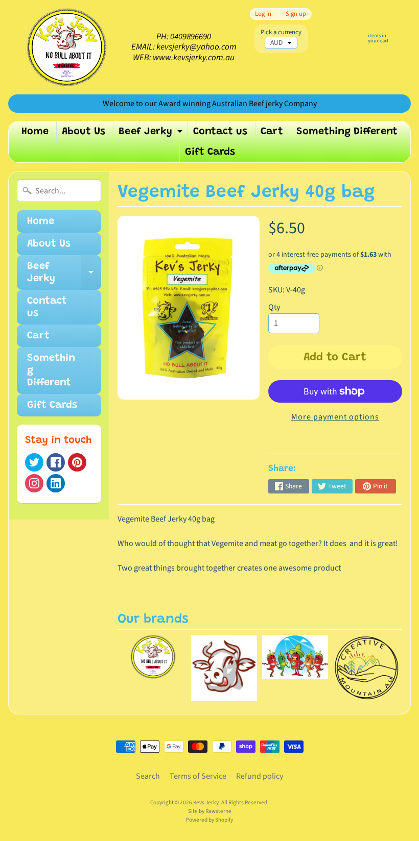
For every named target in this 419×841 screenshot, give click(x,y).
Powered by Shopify (209, 820)
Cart (272, 132)
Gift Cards (210, 152)
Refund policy (259, 776)
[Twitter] (34, 462)
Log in (263, 14)
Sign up (296, 14)
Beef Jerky (152, 134)
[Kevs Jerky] (66, 47)
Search (148, 776)
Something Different (347, 132)
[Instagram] (34, 483)
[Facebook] (55, 462)
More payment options (335, 417)
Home (35, 132)
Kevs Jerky (206, 802)
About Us (83, 132)
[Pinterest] (77, 462)
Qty (274, 307)
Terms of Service (198, 776)
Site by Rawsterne (209, 811)
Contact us (220, 132)
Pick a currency (281, 32)
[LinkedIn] (55, 483)
